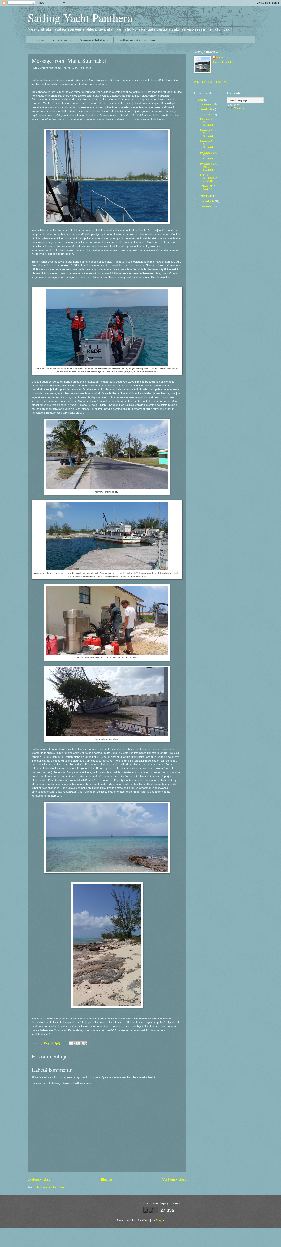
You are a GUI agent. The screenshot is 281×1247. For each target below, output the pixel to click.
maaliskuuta (208, 201)
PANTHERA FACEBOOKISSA (211, 82)
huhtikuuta (207, 195)
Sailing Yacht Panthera (80, 17)
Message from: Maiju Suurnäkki (208, 122)
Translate (239, 108)
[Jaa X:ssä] (78, 1043)
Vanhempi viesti (174, 1179)
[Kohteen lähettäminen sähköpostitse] (71, 1043)
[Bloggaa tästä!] (74, 1043)
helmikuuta (207, 206)
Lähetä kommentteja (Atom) (50, 1187)
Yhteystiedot (62, 40)
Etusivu (38, 40)
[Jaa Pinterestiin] (85, 1043)
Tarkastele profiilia (223, 62)
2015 (201, 99)
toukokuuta (207, 114)
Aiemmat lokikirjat (95, 40)
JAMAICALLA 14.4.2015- (207, 187)
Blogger (160, 1220)
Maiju (219, 57)
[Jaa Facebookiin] (82, 1043)
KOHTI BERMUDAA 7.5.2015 (208, 178)
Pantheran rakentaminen (136, 40)
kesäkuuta (207, 109)
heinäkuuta (207, 104)
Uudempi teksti (39, 1179)
